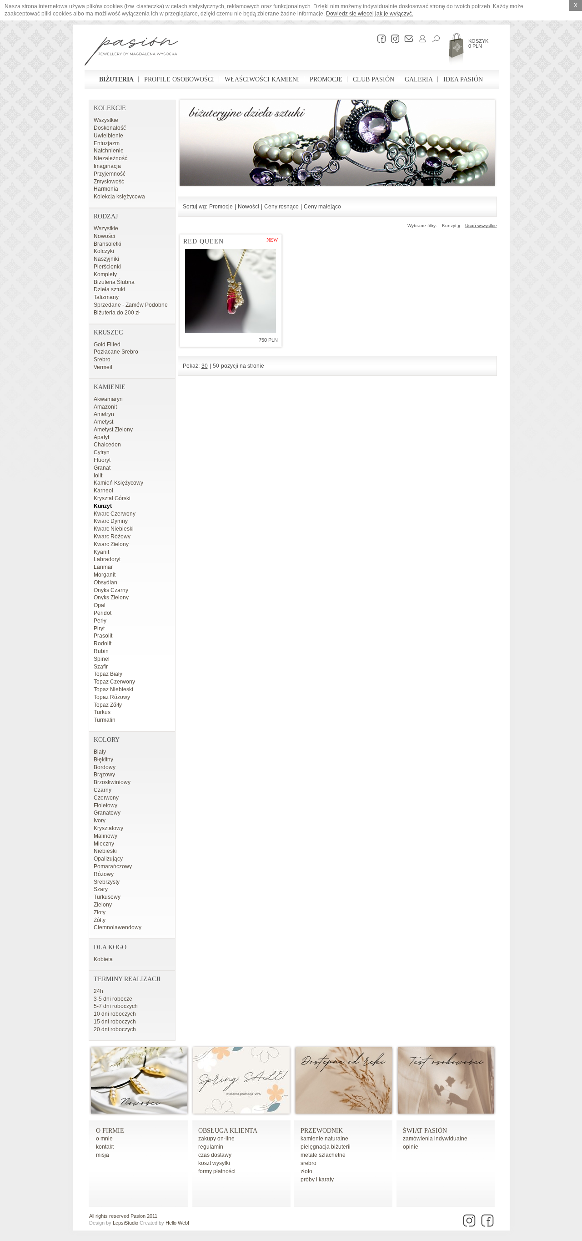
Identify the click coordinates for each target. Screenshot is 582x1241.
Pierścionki (107, 266)
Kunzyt (103, 506)
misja (102, 1155)
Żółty (99, 920)
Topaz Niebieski (113, 689)
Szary (101, 889)
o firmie (110, 1130)
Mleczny (104, 844)
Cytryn (102, 452)
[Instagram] (393, 38)
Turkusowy (107, 897)
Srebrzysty (107, 882)
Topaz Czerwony (114, 682)
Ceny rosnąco (281, 206)
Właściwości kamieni (262, 79)
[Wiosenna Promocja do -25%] (241, 1112)
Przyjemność (109, 174)
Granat (102, 468)
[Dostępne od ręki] (344, 1112)
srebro (308, 1163)
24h (98, 991)
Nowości (104, 236)
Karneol (103, 490)
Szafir (101, 667)
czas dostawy (214, 1155)
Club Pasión (373, 79)
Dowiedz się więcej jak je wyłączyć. (369, 13)
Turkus (102, 712)
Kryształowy (108, 828)
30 (204, 366)
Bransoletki (107, 244)
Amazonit (105, 407)
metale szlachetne (323, 1155)
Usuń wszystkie (481, 225)
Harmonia (106, 189)
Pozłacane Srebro (116, 352)
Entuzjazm (107, 143)
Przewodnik (322, 1130)
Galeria (419, 79)
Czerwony (106, 798)
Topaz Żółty (108, 705)
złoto (306, 1171)
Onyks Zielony (111, 597)
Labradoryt (107, 559)
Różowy (104, 874)
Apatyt (101, 437)
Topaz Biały (108, 674)
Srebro (102, 359)
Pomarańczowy (113, 866)
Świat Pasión (425, 1130)
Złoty (99, 912)
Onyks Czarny (111, 590)
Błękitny (103, 759)
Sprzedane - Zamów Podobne (131, 305)
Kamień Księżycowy (118, 483)
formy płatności (217, 1171)
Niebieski (105, 851)
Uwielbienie (108, 135)
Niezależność (110, 158)
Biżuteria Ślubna (114, 282)
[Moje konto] (420, 38)
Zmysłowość (109, 181)
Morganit (104, 575)
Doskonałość (110, 128)
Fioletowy (105, 805)
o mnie (104, 1138)
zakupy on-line (216, 1138)
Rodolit (102, 643)
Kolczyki (104, 251)
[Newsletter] (406, 38)
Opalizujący (108, 859)
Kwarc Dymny (111, 521)
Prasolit (103, 636)
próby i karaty (317, 1179)
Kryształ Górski (112, 498)
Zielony (103, 905)
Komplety (105, 274)
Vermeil (103, 367)
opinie (410, 1147)
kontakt (105, 1147)
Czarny (102, 790)
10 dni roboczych (115, 1014)
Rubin (101, 651)
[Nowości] (139, 1112)
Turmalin (104, 720)
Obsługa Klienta (227, 1130)
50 (216, 366)
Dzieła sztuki (109, 289)
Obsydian (105, 582)
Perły (100, 621)
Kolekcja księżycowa (119, 196)
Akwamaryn (108, 399)
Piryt (99, 628)
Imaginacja (107, 166)
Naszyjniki (106, 259)
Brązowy (104, 774)
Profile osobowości (179, 79)
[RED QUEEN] (230, 291)
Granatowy (107, 813)
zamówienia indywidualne (435, 1138)
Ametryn (104, 414)
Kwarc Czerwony (114, 514)
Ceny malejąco (322, 206)
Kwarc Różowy (112, 536)
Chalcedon (107, 444)
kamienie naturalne (324, 1138)
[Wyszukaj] (434, 38)
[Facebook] (379, 38)
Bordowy (104, 767)
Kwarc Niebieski (114, 529)
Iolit (98, 475)
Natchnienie (109, 150)
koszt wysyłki (214, 1163)
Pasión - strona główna (131, 52)
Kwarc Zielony (111, 544)
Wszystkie (106, 120)
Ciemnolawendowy (117, 927)
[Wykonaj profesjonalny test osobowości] (446, 1112)
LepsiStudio (125, 1223)
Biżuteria (116, 79)
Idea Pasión (463, 79)
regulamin (210, 1147)
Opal (99, 605)
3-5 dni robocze (113, 999)
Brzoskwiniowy (112, 782)
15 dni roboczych (115, 1021)
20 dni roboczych (115, 1029)
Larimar (103, 567)
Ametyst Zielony (113, 429)
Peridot (102, 613)
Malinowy (105, 836)
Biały (100, 752)
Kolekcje (110, 108)
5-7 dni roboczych (116, 1006)
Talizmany (106, 297)
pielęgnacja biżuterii (326, 1147)
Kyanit (101, 552)
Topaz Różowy (112, 697)
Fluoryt (102, 460)
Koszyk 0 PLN (478, 43)
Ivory (99, 820)
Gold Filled (107, 344)
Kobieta (103, 959)
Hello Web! (177, 1223)
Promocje (326, 79)
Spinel (102, 659)
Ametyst (103, 422)
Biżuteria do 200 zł (117, 312)
